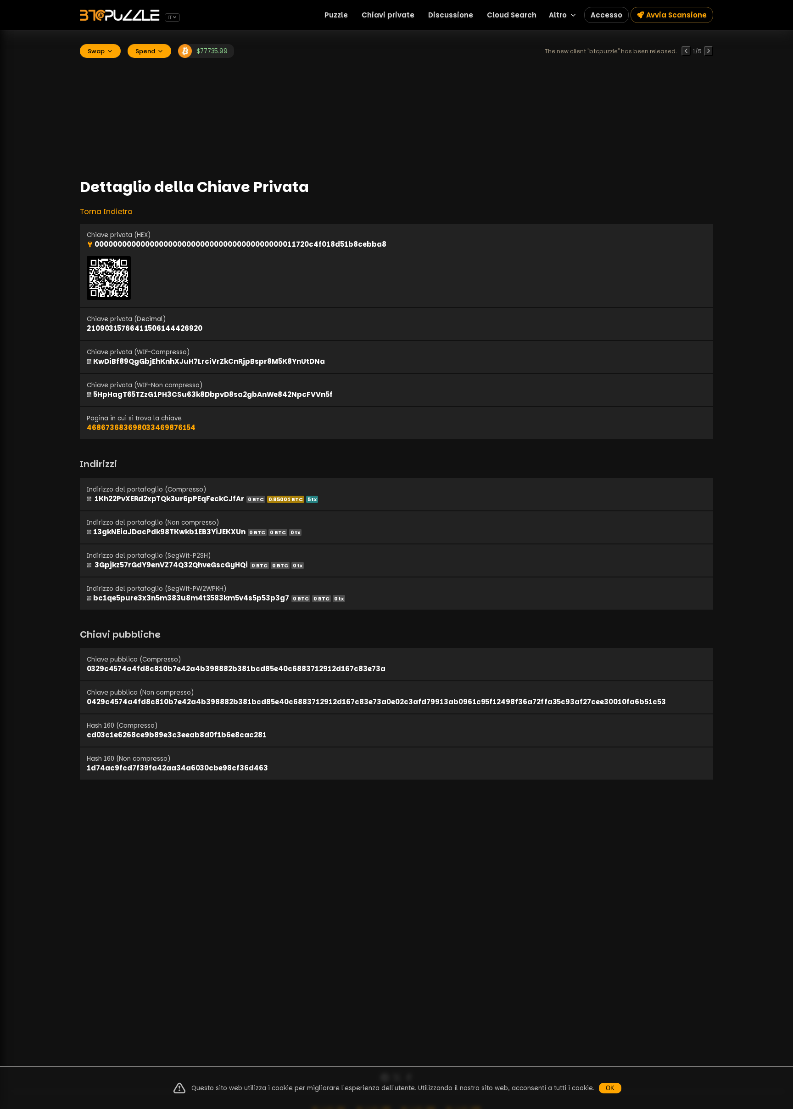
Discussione (450, 15)
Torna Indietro (106, 211)
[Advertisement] (396, 121)
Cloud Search (511, 15)
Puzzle (336, 15)
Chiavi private (388, 15)
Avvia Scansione (676, 15)
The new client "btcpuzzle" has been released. (611, 51)
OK (610, 1088)
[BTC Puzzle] (121, 15)
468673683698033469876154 (141, 427)
